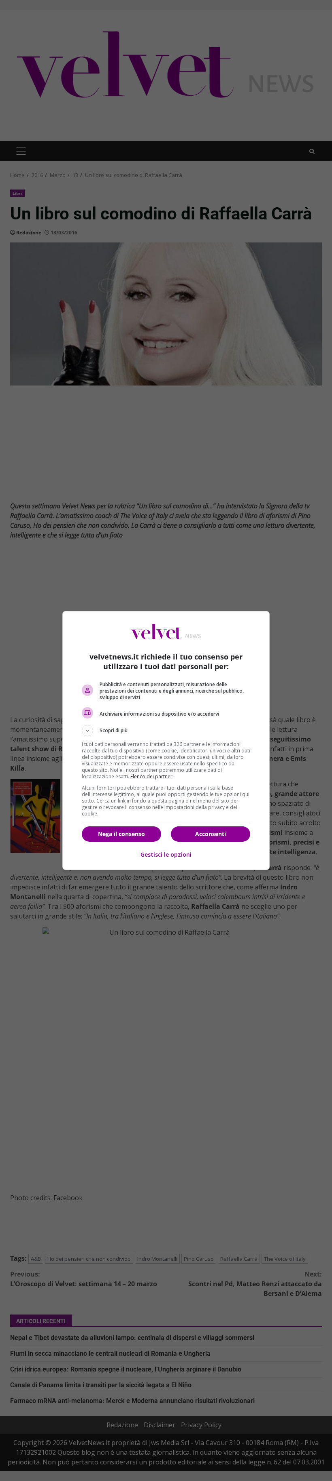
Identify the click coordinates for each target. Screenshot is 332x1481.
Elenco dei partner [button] (151, 776)
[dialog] (166, 740)
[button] (166, 730)
